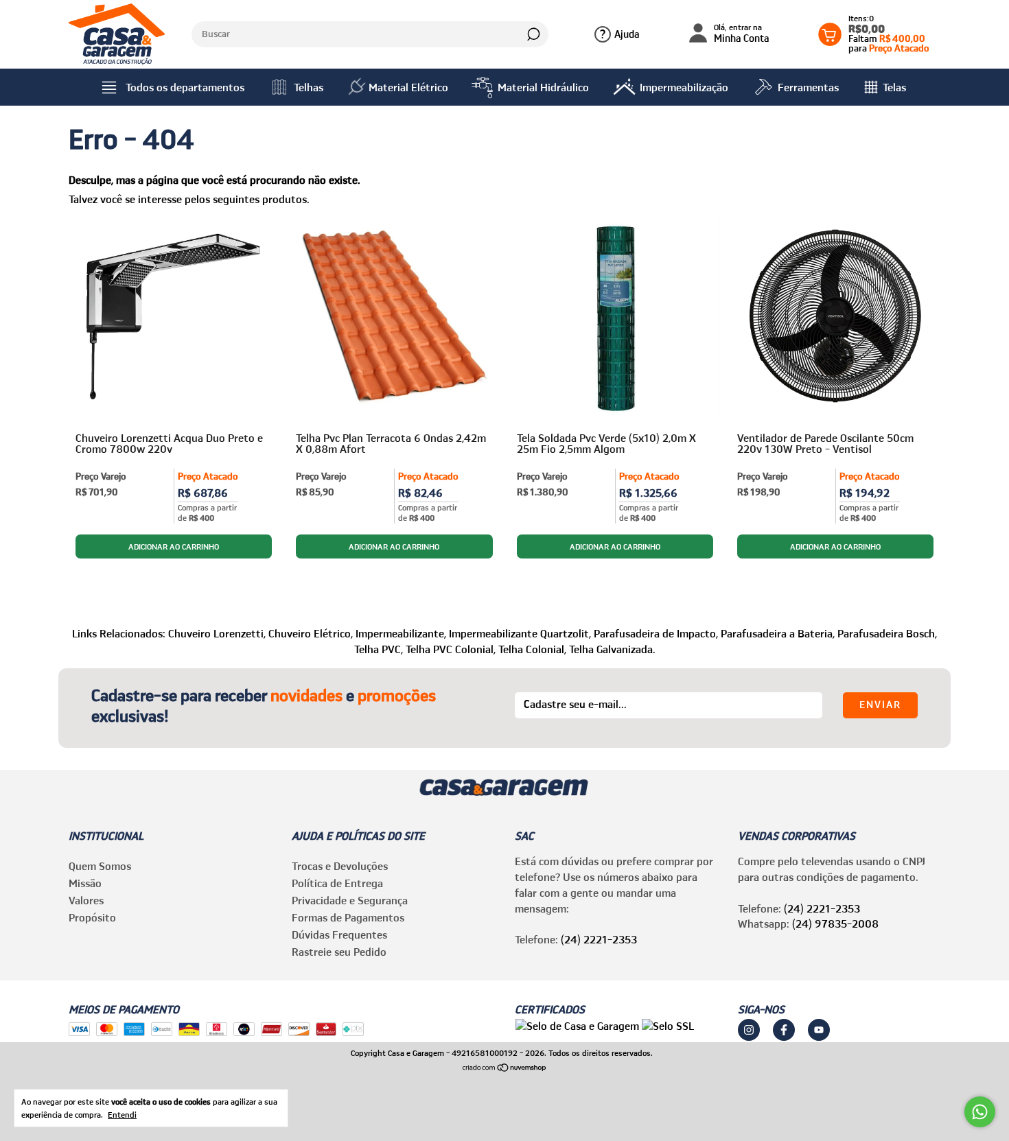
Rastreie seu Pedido (339, 951)
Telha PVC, (378, 649)
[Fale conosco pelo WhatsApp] (979, 1111)
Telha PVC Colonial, (451, 649)
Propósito (92, 917)
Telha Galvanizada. (612, 649)
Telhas (308, 87)
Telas (894, 87)
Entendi (122, 1114)
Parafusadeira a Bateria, (778, 633)
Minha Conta (741, 34)
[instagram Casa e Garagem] (749, 1030)
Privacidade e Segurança (350, 900)
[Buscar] (532, 34)
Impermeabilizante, (401, 633)
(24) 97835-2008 (835, 923)
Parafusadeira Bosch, (887, 633)
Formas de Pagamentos (348, 917)
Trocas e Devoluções (340, 866)
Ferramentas (808, 87)
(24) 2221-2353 (599, 939)
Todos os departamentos (185, 87)
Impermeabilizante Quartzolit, (520, 633)
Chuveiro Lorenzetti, (217, 633)
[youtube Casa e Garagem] (819, 1030)
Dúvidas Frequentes (339, 934)
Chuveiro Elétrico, (310, 633)
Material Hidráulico (543, 87)
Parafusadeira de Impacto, (656, 633)
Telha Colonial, (532, 649)
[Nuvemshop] (505, 1068)
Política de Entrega (337, 883)
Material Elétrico (408, 87)
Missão (85, 883)
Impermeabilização (684, 87)
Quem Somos (100, 866)
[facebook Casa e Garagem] (784, 1030)
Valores (86, 900)
